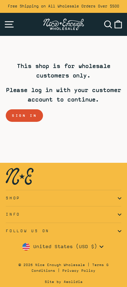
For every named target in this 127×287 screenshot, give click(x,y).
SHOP (13, 198)
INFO (13, 214)
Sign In (24, 115)
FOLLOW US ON (27, 230)
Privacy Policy (79, 270)
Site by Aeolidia (64, 282)
